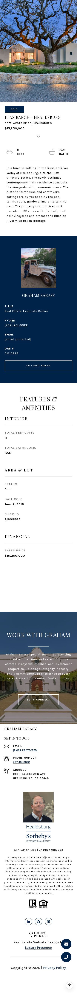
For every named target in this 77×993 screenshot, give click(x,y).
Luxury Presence (38, 948)
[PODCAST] (48, 921)
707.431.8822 (21, 762)
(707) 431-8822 (16, 325)
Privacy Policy (54, 968)
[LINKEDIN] (28, 921)
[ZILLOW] (38, 921)
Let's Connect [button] (38, 699)
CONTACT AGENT (38, 365)
